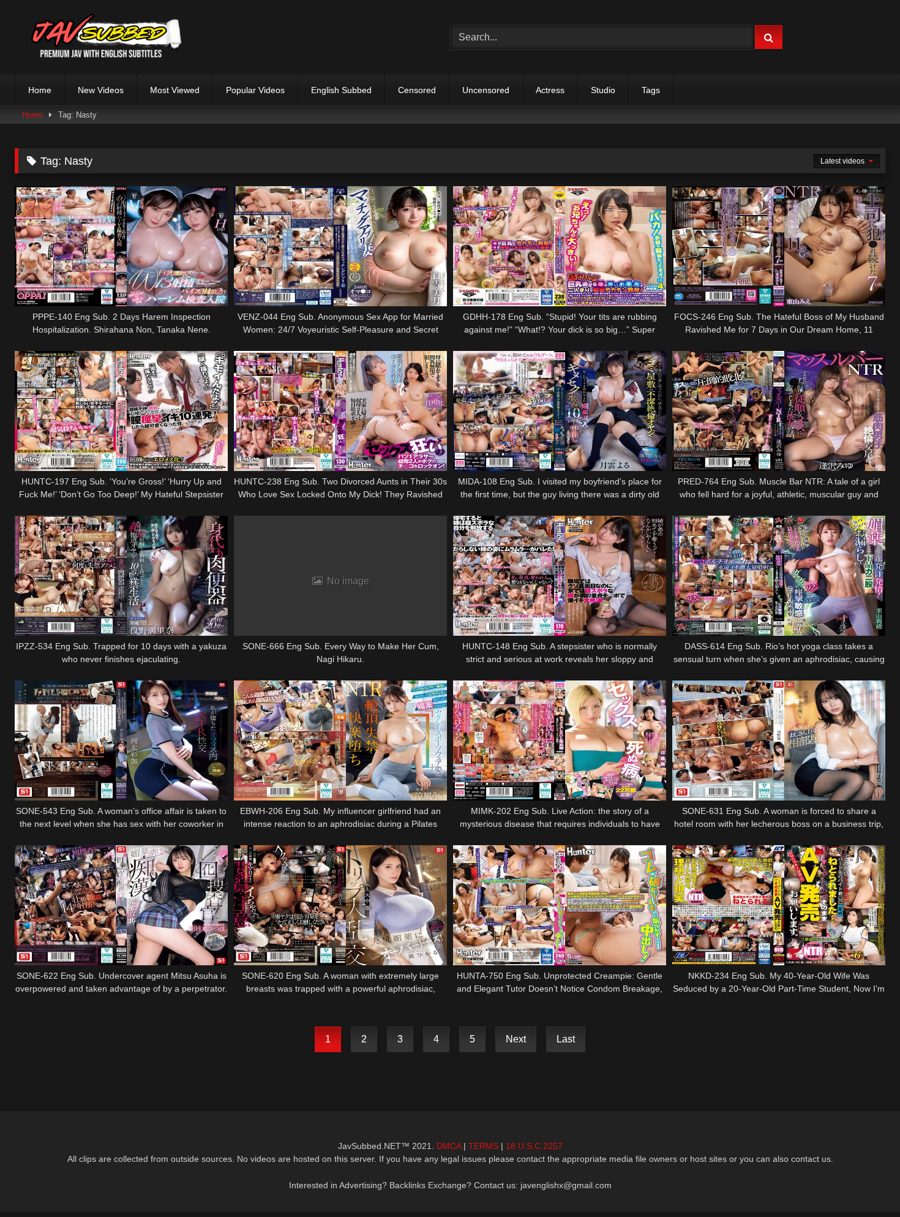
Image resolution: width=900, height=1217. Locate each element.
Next (516, 1039)
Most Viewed (175, 90)
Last (566, 1039)
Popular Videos (255, 90)
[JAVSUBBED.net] (106, 37)
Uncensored (485, 90)
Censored (417, 90)
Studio (603, 90)
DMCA (449, 1146)
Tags (651, 90)
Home (39, 90)
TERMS (483, 1146)
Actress (550, 90)
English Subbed (341, 90)
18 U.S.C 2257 (534, 1146)
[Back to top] (862, 1181)
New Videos (101, 90)
